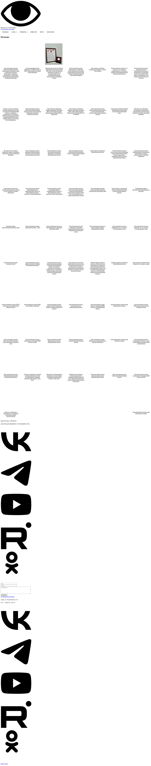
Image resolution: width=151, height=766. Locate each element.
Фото (42, 32)
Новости (33, 32)
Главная (5, 32)
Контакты (50, 32)
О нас (13, 32)
